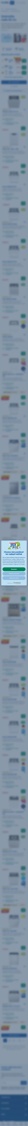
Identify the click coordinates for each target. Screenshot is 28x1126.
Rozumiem (14, 569)
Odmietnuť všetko (14, 578)
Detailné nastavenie (14, 573)
